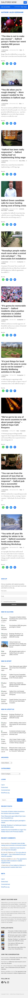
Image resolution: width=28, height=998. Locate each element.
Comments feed (5, 790)
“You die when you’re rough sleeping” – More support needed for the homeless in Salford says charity (13, 95)
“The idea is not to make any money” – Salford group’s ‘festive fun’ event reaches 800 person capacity (13, 41)
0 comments (10, 210)
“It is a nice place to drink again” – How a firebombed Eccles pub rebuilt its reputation (13, 854)
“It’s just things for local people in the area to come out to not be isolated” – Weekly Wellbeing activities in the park (13, 366)
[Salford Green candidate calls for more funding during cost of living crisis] (11, 189)
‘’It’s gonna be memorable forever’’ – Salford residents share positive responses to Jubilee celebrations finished (13, 311)
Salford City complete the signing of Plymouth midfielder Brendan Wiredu (17, 684)
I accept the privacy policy (9, 601)
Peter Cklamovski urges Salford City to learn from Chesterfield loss (18, 668)
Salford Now (8, 2)
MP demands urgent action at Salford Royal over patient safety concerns (17, 653)
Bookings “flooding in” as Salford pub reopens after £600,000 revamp (16, 635)
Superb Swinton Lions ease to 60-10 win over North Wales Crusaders (17, 701)
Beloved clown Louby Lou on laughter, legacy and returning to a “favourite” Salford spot (17, 749)
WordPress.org (5, 792)
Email (2, 596)
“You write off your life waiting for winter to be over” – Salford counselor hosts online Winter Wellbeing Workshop (13, 538)
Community (21, 209)
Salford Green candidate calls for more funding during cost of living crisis (13, 203)
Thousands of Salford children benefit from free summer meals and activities (18, 618)
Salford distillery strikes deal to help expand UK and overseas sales (17, 724)
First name (3, 590)
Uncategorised (20, 261)
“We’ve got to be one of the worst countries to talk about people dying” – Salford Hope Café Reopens (13, 422)
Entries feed (4, 787)
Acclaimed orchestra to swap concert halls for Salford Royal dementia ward (17, 732)
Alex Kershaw (5, 50)
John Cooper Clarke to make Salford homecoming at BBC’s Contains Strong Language (17, 741)
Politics (23, 160)
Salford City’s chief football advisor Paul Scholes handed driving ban (17, 693)
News (21, 50)
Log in (3, 784)
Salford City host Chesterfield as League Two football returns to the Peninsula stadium (17, 676)
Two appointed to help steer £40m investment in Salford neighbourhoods (14, 860)
